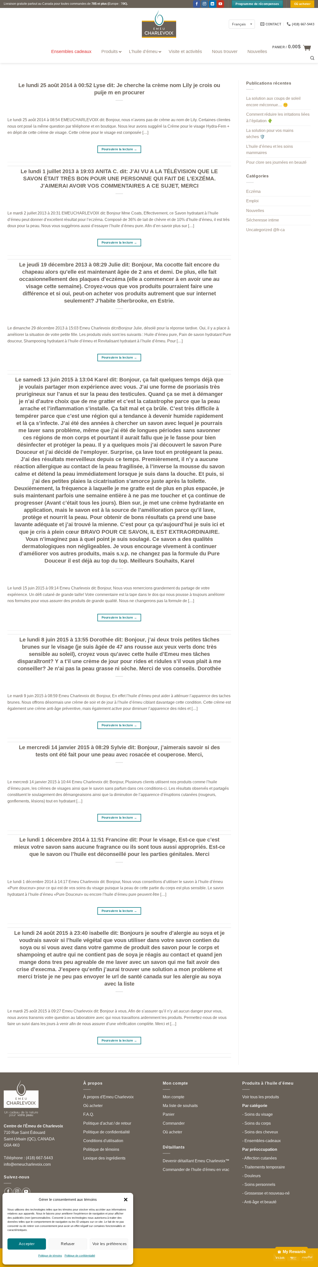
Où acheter (93, 1106)
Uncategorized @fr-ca (265, 230)
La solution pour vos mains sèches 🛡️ (269, 133)
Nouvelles (255, 211)
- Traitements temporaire (263, 1167)
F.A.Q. (88, 1114)
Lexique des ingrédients (104, 1158)
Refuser (68, 1244)
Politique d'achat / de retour (107, 1123)
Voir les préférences (109, 1244)
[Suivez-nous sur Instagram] (17, 1192)
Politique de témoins (50, 1255)
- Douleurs (251, 1176)
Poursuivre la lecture (119, 149)
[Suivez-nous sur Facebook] (196, 4)
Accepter (27, 1244)
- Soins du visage (257, 1114)
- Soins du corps (256, 1123)
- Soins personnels (258, 1184)
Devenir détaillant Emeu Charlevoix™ (196, 1161)
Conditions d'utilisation (103, 1141)
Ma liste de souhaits (180, 1106)
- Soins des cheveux (260, 1132)
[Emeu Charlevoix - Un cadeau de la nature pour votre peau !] (159, 24)
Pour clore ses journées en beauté (276, 162)
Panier (168, 1114)
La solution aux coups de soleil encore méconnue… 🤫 (273, 102)
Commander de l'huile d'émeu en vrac (196, 1169)
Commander (174, 1123)
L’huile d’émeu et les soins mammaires (269, 149)
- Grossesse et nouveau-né (266, 1193)
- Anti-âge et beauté (259, 1202)
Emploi (252, 201)
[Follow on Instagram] (204, 4)
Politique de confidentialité (80, 1255)
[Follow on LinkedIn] (212, 4)
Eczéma (253, 191)
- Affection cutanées (259, 1158)
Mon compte (173, 1097)
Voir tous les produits (260, 1097)
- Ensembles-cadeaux (261, 1141)
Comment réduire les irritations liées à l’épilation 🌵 (278, 117)
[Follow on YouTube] (26, 1192)
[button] (125, 1199)
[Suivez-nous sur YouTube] (220, 4)
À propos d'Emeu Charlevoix (108, 1097)
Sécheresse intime (262, 220)
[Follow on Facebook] (8, 1192)
